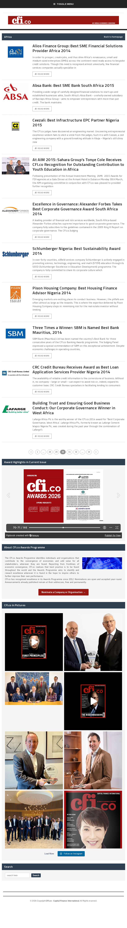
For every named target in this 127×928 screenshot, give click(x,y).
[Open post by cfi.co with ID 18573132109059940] (34, 701)
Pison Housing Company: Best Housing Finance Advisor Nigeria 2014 (75, 290)
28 (50, 452)
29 (56, 452)
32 (76, 452)
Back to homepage (113, 37)
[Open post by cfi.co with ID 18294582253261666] (34, 820)
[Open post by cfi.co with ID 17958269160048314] (93, 701)
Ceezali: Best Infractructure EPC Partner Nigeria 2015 (76, 122)
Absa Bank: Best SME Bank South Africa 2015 (73, 85)
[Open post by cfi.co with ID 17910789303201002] (34, 642)
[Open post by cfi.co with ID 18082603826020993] (93, 760)
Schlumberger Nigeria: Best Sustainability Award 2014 (76, 250)
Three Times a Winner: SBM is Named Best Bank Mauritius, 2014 (76, 329)
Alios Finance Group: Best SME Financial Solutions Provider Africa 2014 (78, 48)
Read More (43, 74)
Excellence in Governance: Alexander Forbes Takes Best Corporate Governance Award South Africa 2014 (77, 209)
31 (69, 452)
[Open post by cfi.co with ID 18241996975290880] (93, 820)
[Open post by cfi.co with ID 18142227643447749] (34, 760)
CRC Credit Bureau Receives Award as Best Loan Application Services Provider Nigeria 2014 (76, 369)
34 (89, 452)
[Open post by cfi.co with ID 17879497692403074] (93, 642)
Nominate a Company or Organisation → (63, 592)
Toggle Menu (65, 4)
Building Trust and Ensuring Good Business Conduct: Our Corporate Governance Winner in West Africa (74, 408)
